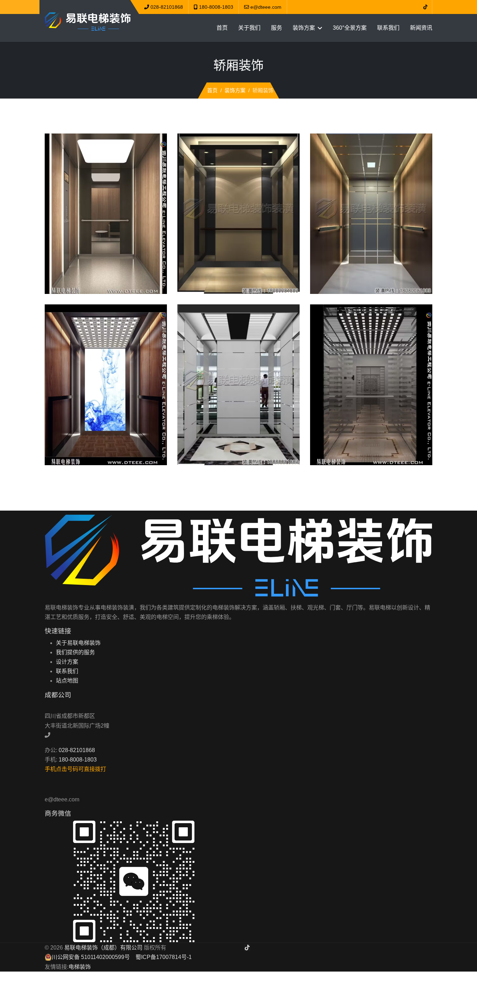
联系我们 (388, 28)
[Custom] (425, 7)
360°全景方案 (350, 28)
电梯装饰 (79, 967)
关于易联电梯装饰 (78, 643)
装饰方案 (304, 28)
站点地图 (67, 681)
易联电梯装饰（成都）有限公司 (103, 948)
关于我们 (249, 28)
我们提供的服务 (75, 652)
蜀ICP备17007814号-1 (163, 957)
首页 (222, 28)
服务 (276, 28)
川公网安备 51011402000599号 (91, 957)
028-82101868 (167, 7)
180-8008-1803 (216, 7)
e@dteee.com (265, 7)
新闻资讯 (421, 28)
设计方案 (67, 662)
